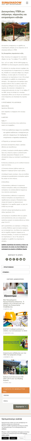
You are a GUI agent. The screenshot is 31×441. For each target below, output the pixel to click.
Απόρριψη (13, 438)
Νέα (13, 21)
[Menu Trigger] (27, 2)
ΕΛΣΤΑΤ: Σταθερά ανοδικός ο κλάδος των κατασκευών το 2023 (15, 330)
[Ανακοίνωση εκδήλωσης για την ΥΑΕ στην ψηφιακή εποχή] (15, 343)
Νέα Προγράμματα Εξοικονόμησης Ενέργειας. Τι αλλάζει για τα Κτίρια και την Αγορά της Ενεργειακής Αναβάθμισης (13, 303)
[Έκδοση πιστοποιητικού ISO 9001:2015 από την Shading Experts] (15, 367)
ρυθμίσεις (4, 428)
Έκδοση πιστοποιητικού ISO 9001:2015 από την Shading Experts (13, 378)
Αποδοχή (5, 438)
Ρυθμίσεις (21, 438)
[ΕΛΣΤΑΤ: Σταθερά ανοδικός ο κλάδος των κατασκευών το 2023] (15, 319)
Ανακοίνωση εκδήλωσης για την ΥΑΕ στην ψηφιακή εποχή (14, 354)
